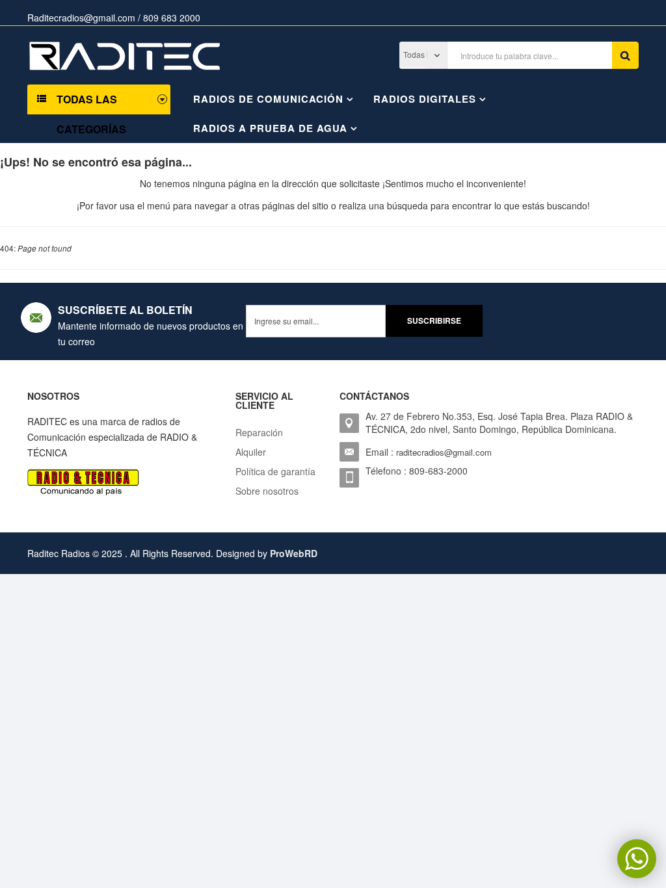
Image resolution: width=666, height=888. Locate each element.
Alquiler (250, 451)
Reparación (259, 432)
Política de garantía (275, 471)
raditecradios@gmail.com (444, 452)
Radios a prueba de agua (270, 128)
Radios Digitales (424, 99)
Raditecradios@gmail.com (81, 17)
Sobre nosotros (267, 490)
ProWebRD (293, 553)
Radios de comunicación (268, 99)
